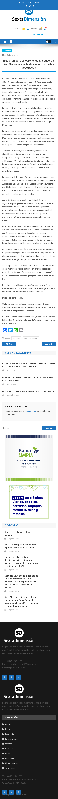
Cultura (8, 724)
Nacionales (10, 749)
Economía (9, 734)
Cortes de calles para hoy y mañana (17, 533)
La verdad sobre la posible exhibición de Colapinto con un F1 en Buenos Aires (27, 378)
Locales (8, 744)
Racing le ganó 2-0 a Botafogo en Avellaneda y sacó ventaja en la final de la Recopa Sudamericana (28, 364)
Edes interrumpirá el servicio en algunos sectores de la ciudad (20, 546)
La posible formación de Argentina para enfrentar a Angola (28, 391)
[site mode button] (48, 41)
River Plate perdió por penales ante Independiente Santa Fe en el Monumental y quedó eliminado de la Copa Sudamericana (21, 601)
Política (8, 753)
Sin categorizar (11, 763)
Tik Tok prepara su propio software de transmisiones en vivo (11, 344)
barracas (16, 338)
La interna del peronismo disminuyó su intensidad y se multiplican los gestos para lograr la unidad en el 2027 (21, 561)
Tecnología (10, 768)
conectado (31, 411)
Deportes (7, 51)
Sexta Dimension (30, 338)
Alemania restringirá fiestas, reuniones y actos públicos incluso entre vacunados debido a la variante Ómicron (50, 344)
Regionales (10, 758)
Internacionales (11, 739)
